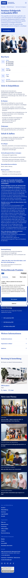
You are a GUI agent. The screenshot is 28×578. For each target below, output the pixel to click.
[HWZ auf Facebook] (13, 563)
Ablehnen (14, 303)
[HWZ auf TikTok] (10, 563)
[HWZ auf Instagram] (5, 563)
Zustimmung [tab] (5, 277)
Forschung (3, 526)
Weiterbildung (4, 509)
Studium (3, 507)
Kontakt (3, 516)
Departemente (4, 524)
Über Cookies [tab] (23, 277)
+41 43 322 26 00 (5, 555)
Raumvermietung (5, 533)
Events (2, 541)
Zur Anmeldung (7, 30)
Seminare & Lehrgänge (21, 7)
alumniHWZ (4, 543)
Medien (3, 539)
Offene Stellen (4, 528)
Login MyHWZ (4, 514)
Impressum (4, 557)
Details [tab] (14, 277)
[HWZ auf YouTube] (7, 563)
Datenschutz (17, 557)
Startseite (3, 7)
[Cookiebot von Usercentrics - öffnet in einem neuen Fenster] (21, 273)
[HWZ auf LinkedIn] (2, 563)
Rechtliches (10, 557)
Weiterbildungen (10, 7)
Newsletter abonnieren (6, 545)
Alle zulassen (14, 299)
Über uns (3, 522)
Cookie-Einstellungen (6, 559)
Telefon (5, 390)
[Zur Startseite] (8, 2)
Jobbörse (3, 530)
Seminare (3, 512)
